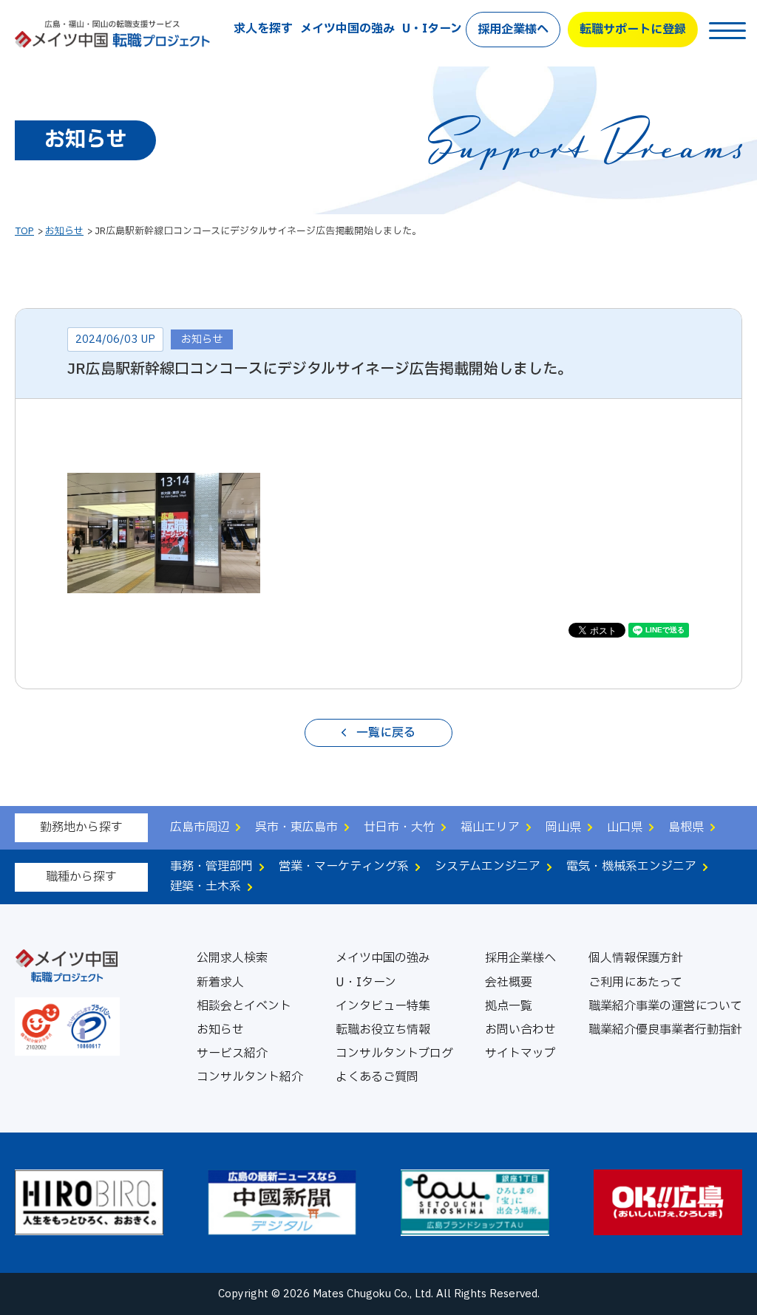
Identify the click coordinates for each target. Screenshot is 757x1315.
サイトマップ (520, 1053)
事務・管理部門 (211, 866)
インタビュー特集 (383, 1006)
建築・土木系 (205, 886)
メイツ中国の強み (347, 29)
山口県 (624, 827)
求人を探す (263, 29)
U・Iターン (432, 29)
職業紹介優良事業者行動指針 (665, 1030)
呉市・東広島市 (296, 827)
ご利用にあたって (635, 982)
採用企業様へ (513, 29)
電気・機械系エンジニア (631, 866)
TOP (24, 231)
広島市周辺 (199, 827)
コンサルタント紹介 (250, 1077)
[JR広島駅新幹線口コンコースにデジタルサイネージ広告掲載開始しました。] (163, 582)
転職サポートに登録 (633, 29)
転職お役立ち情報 (383, 1030)
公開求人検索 (232, 958)
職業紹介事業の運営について (665, 1006)
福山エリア (490, 827)
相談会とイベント (244, 1006)
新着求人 (220, 982)
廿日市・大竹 (399, 827)
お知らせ (64, 231)
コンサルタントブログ (394, 1053)
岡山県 (563, 827)
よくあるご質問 (377, 1077)
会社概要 (508, 982)
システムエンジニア (487, 866)
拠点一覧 (508, 1006)
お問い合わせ (520, 1030)
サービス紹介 (232, 1053)
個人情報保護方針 (635, 958)
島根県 (686, 827)
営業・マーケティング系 (344, 866)
